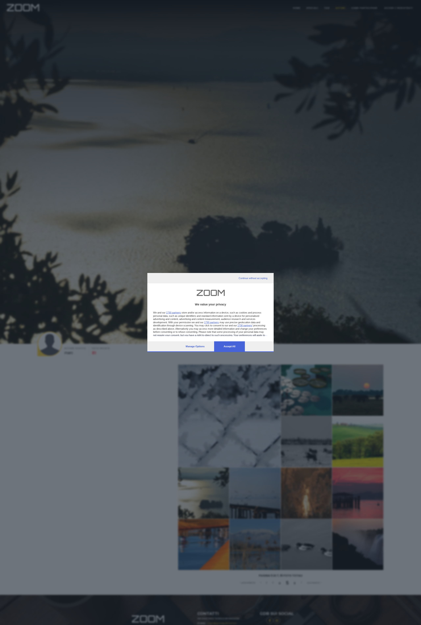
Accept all (229, 346)
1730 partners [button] (173, 312)
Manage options (195, 346)
